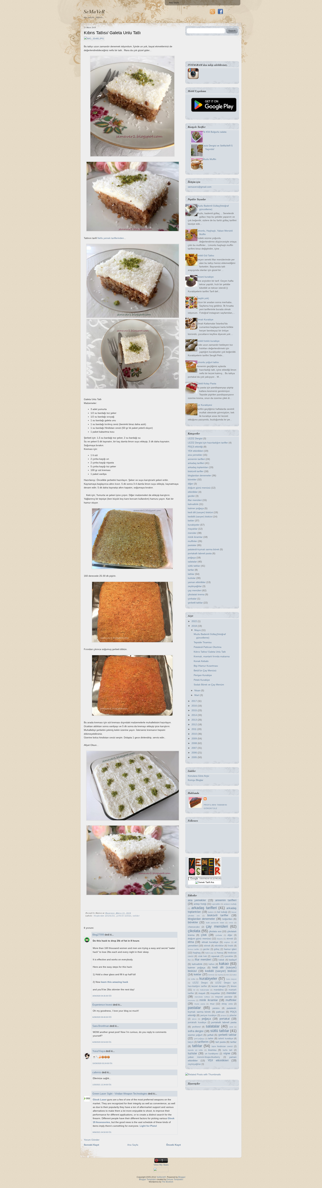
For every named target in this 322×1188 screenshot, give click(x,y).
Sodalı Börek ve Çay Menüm (209, 684)
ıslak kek (202, 956)
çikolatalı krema (196, 594)
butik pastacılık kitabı (215, 923)
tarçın (190, 1042)
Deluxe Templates (175, 1179)
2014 (195, 715)
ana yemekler (195, 455)
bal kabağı (222, 912)
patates (216, 1008)
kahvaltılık (193, 504)
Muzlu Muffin (209, 159)
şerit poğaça (199, 1039)
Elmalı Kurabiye (205, 319)
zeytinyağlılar (195, 586)
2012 (195, 724)
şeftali (210, 1035)
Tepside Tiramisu (203, 642)
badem (210, 912)
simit (231, 1027)
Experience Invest (102, 1004)
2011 (194, 729)
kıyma (220, 975)
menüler (192, 533)
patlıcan (220, 1011)
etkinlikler (193, 492)
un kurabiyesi (211, 1053)
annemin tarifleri (196, 459)
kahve (211, 964)
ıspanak (215, 956)
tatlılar (136, 915)
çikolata (194, 931)
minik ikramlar (195, 537)
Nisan (197, 690)
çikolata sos (215, 931)
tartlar (191, 569)
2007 (195, 748)
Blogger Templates (147, 1179)
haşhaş (197, 952)
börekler (192, 479)
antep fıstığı (200, 904)
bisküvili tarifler (195, 471)
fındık (230, 946)
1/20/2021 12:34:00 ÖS (101, 1085)
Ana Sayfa (174, 3)
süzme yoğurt (195, 1035)
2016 (195, 705)
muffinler (192, 541)
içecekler (228, 956)
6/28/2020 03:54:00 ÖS (101, 1042)
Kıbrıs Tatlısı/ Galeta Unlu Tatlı (112, 32)
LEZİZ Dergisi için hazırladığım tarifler (208, 442)
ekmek (230, 939)
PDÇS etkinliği (195, 446)
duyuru (220, 939)
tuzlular (192, 578)
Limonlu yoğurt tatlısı (208, 362)
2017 (195, 701)
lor (194, 990)
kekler (191, 520)
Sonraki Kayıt (91, 1144)
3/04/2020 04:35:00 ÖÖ (102, 996)
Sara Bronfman (100, 1025)
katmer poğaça (196, 508)
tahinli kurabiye (225, 1038)
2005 (195, 757)
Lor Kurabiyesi (204, 405)
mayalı (201, 993)
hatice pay (209, 953)
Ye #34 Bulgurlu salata (214, 132)
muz (212, 1003)
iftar (189, 960)
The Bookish (167, 1182)
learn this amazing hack (114, 982)
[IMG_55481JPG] (94, 38)
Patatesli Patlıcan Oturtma (207, 647)
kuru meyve (231, 979)
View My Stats (161, 1164)
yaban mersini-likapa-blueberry (204, 1057)
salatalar (192, 561)
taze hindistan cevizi (222, 1046)
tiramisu (212, 1050)
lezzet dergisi (218, 986)
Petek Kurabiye (202, 680)
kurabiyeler (194, 524)
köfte (193, 979)
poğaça (192, 557)
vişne (226, 1053)
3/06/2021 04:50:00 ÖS (101, 1132)
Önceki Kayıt (173, 1144)
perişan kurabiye (208, 1015)
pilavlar (233, 1015)
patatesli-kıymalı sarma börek (203, 549)
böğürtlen (227, 919)
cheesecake (194, 927)
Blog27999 (98, 934)
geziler (191, 496)
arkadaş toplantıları (198, 467)
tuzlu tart (227, 1050)
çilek (204, 935)
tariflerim (202, 1041)
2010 (195, 733)
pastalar (192, 545)
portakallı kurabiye (197, 1022)
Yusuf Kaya (98, 1051)
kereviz (211, 975)
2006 (195, 752)
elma (191, 942)
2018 (195, 626)
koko (234, 975)
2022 (195, 621)
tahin (210, 1038)
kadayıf (232, 959)
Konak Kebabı (201, 661)
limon (233, 986)
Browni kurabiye (205, 276)
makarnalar (204, 990)
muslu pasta (199, 1004)
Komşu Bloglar (195, 780)
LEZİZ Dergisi (195, 438)
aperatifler (216, 904)
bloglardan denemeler (104, 915)
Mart (197, 695)
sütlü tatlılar (194, 565)
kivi (227, 975)
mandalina (219, 990)
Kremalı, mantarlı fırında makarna (212, 656)
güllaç (217, 949)
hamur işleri (230, 949)
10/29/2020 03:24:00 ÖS (102, 1063)
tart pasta (221, 1042)
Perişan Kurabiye (203, 675)
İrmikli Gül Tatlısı (205, 255)
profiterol (196, 1027)
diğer (190, 483)
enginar (227, 942)
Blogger (181, 1177)
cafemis (96, 1072)
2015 (195, 710)
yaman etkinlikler (197, 582)
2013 (195, 719)
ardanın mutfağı (230, 904)
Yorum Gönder (91, 1139)
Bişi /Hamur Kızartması (206, 665)
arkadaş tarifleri (196, 463)
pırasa (223, 1015)
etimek (207, 946)
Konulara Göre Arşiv (198, 776)
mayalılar (193, 528)
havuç (220, 952)
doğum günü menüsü (199, 487)
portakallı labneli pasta (200, 553)
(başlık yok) (203, 298)
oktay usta (227, 1004)
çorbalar (192, 598)
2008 (195, 743)
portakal (225, 1018)
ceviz (231, 923)
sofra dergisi (195, 1031)
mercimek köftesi (202, 997)
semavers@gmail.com (199, 186)
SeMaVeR (94, 11)
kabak (221, 960)
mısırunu (191, 1000)
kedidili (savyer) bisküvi (200, 516)
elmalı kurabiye (210, 942)
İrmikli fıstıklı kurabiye (208, 341)
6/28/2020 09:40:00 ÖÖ (102, 1017)
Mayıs (197, 630)
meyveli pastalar (223, 997)
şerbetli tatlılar (123, 915)
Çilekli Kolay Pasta (206, 383)
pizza (194, 1019)
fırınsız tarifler (193, 949)
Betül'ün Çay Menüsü (205, 670)
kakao (224, 963)
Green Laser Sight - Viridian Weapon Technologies (119, 1093)
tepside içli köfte (195, 1050)
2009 (195, 738)
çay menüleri (194, 590)
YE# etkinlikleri (195, 450)
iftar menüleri (195, 500)
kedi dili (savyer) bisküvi (200, 512)
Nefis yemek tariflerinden (110, 238)
